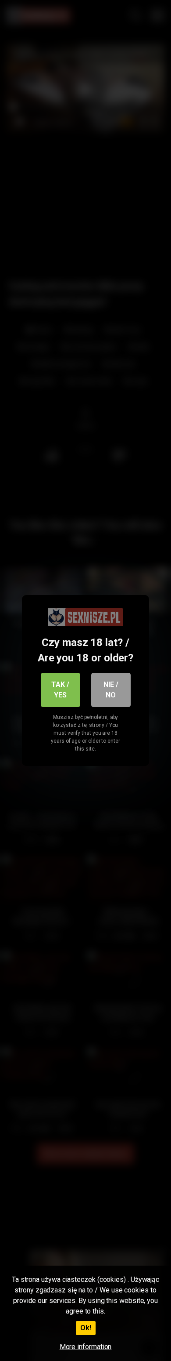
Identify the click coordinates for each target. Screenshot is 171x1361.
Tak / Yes (60, 689)
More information (86, 1347)
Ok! (85, 1328)
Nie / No (110, 689)
